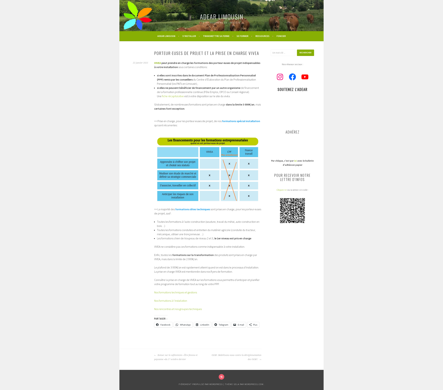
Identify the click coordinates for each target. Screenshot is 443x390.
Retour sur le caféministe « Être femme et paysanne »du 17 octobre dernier (175, 357)
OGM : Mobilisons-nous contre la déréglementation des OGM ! (236, 357)
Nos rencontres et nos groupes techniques (178, 309)
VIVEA (157, 63)
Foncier (281, 36)
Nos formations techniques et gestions (175, 292)
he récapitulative (174, 96)
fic (163, 96)
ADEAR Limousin (221, 16)
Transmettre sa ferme (216, 36)
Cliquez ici (282, 189)
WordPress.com (254, 384)
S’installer (189, 36)
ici (295, 160)
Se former (242, 36)
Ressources (262, 36)
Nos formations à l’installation (170, 300)
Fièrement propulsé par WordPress (201, 384)
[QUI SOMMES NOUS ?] (221, 377)
